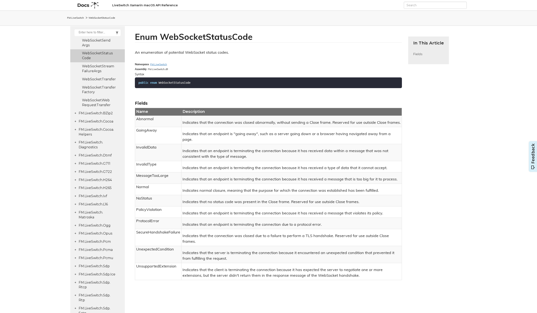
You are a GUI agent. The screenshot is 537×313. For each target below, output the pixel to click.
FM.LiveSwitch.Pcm (95, 242)
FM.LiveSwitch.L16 (93, 204)
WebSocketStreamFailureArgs (98, 68)
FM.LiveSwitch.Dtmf (95, 155)
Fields (417, 57)
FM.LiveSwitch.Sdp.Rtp (94, 297)
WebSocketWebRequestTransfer (96, 102)
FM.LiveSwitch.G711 (94, 164)
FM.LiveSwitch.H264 (95, 180)
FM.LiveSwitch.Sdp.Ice (97, 274)
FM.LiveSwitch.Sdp (94, 266)
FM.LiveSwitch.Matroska (91, 214)
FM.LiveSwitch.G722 (95, 172)
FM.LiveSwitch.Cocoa (96, 121)
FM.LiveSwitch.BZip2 (96, 113)
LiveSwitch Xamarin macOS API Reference (145, 5)
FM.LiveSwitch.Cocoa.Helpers (96, 132)
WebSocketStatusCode (102, 18)
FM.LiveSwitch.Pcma (96, 250)
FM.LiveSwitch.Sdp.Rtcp (94, 284)
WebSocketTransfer (99, 79)
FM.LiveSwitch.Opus (95, 233)
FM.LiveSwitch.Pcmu (96, 258)
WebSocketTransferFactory (99, 89)
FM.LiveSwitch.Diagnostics (91, 144)
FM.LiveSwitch (75, 18)
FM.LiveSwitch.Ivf (93, 196)
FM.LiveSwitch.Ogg (95, 225)
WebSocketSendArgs (96, 42)
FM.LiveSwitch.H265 (95, 188)
